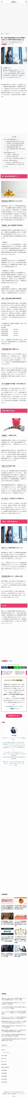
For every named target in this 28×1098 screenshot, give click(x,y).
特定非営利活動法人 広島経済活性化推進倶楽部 (13, 757)
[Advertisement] (14, 18)
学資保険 (5, 1073)
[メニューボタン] (1, 1)
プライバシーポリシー (21, 1093)
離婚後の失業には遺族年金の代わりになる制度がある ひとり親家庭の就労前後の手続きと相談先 (14, 1031)
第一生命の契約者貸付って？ (11, 139)
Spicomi (4, 753)
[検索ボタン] (26, 1)
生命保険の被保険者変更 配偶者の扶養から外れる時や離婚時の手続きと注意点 (14, 1039)
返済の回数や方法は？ (10, 152)
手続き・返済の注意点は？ (11, 160)
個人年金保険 (6, 1067)
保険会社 (4, 44)
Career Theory (10, 753)
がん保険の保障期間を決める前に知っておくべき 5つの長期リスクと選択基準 (14, 1003)
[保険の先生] (14, 1)
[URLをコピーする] (24, 667)
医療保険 (5, 1070)
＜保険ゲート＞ (14, 708)
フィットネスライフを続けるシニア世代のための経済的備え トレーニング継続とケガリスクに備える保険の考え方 (14, 1013)
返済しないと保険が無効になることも (15, 162)
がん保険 (5, 1055)
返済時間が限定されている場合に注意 (15, 164)
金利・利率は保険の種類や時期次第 (15, 145)
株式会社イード (6, 737)
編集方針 (12, 77)
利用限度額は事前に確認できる (14, 147)
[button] (4, 667)
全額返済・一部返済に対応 (13, 154)
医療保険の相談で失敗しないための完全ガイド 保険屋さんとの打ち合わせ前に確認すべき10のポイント (14, 1022)
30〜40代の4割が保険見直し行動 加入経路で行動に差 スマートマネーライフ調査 (14, 1007)
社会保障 (5, 1082)
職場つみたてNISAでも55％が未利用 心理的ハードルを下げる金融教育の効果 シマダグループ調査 (13, 999)
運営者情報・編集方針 (6, 1093)
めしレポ (21, 752)
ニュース (5, 1061)
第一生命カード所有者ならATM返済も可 (16, 158)
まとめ (6, 166)
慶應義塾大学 (14, 742)
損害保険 (5, 1076)
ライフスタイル (6, 1052)
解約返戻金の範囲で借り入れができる (15, 141)
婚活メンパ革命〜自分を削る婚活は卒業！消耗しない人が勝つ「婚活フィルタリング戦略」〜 (14, 763)
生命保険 (5, 1079)
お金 (4, 1049)
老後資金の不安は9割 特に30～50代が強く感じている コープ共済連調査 (14, 1026)
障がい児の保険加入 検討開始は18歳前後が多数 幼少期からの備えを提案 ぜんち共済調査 (13, 1035)
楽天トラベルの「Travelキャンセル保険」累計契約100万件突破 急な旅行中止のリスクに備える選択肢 (14, 1018)
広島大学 (5, 742)
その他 (4, 1058)
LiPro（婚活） (7, 752)
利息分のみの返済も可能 (12, 156)
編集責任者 (14, 1093)
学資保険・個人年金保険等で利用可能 (15, 143)
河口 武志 (10, 70)
